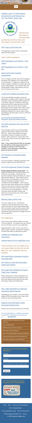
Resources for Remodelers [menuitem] (20, 405)
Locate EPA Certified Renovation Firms (15, 94)
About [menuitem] (9, 405)
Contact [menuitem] (24, 414)
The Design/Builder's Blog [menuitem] (8, 411)
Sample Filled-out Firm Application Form (15, 241)
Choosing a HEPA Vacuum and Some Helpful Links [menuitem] (15, 336)
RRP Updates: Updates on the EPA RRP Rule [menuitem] (14, 339)
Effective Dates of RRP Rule (11, 199)
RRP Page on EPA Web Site (11, 47)
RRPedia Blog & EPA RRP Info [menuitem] (12, 414)
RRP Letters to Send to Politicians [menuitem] (11, 330)
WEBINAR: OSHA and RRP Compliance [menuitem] (12, 327)
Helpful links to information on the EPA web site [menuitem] (14, 342)
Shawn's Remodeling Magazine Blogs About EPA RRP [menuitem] (16, 333)
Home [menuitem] (5, 405)
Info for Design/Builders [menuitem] (15, 408)
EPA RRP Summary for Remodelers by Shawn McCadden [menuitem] (14, 321)
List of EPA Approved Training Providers (15, 167)
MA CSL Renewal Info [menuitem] (23, 411)
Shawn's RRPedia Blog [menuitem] (8, 325)
